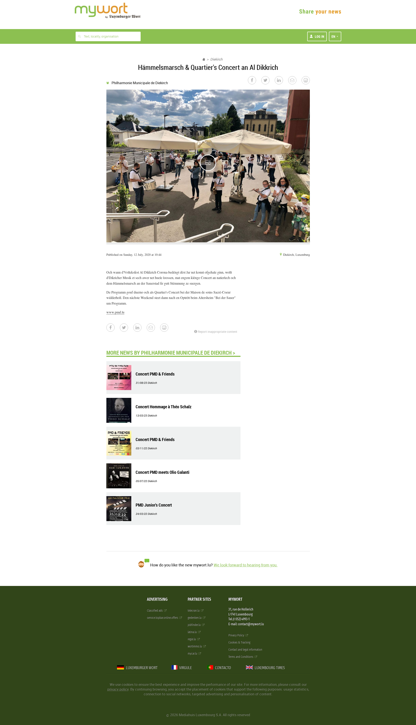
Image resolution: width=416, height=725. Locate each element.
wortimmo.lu (195, 646)
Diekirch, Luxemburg (296, 255)
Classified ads (155, 610)
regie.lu (192, 639)
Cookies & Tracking (239, 642)
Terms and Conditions (241, 657)
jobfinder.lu (194, 625)
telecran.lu (194, 610)
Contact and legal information (245, 649)
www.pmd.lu (115, 312)
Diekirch (216, 59)
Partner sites (199, 599)
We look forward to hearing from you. (246, 565)
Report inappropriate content (217, 332)
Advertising (157, 599)
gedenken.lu (195, 618)
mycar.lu (193, 653)
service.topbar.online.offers (163, 618)
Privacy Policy (236, 635)
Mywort (235, 599)
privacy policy (117, 689)
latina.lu (192, 632)
